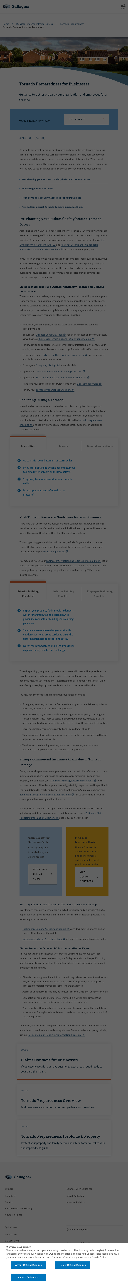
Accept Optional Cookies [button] (28, 1265)
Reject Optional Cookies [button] (73, 1265)
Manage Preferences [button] (28, 1277)
